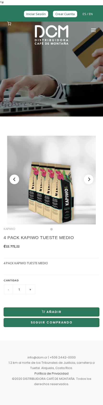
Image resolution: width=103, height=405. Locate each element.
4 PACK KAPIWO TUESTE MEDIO (39, 237)
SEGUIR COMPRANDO (52, 322)
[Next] (88, 179)
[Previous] (14, 179)
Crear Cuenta (65, 14)
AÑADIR (53, 312)
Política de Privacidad (51, 373)
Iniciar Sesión (36, 14)
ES (85, 14)
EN (91, 14)
